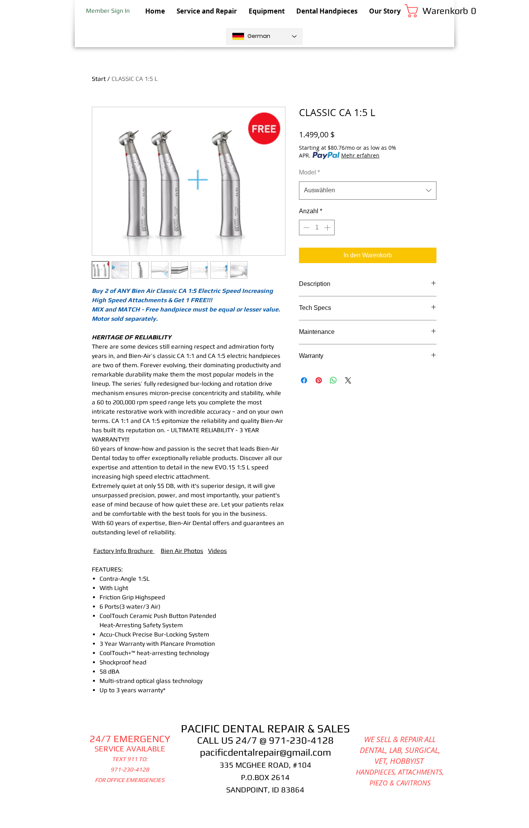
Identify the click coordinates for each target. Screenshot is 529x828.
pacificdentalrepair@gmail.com (265, 752)
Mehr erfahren (360, 155)
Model (309, 172)
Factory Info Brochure (124, 550)
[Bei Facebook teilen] (304, 380)
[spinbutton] (317, 227)
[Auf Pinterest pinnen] (318, 380)
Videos (217, 550)
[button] (429, 10)
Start (99, 78)
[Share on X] (348, 380)
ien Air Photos (184, 550)
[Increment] (328, 227)
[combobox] (367, 190)
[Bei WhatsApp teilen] (333, 380)
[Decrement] (305, 227)
